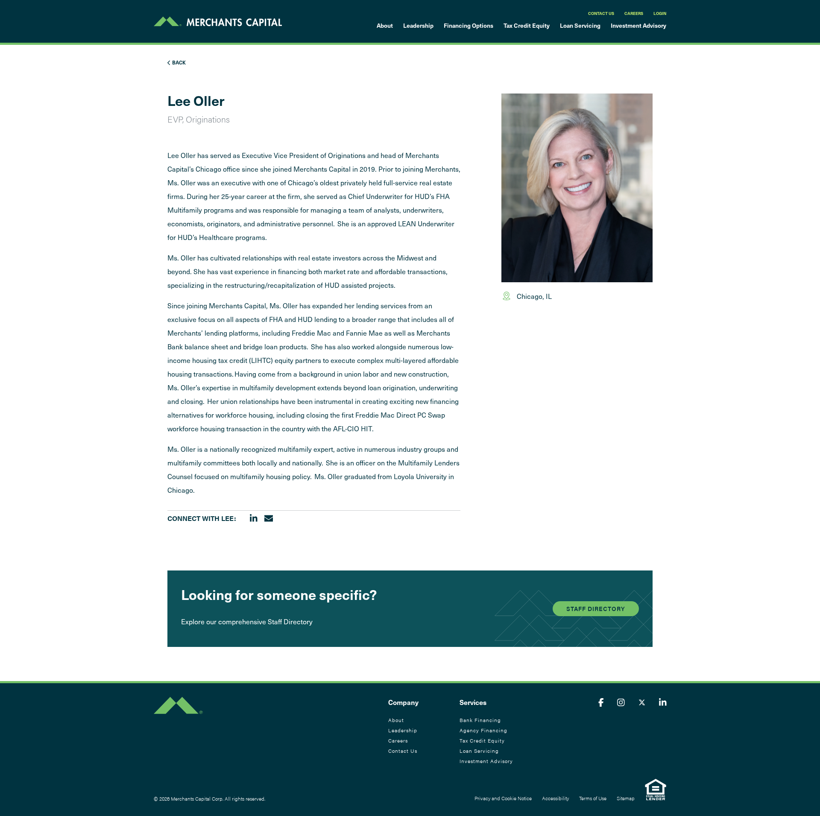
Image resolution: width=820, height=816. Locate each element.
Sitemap (626, 798)
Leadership (418, 25)
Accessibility (555, 798)
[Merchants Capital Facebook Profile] (601, 702)
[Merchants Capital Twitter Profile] (641, 702)
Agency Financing (483, 730)
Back (178, 62)
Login (659, 13)
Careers (633, 13)
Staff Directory (595, 608)
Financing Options (468, 25)
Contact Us (601, 13)
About (385, 25)
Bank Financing (480, 720)
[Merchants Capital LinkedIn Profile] (663, 702)
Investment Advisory (638, 25)
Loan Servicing (580, 25)
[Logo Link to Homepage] (218, 21)
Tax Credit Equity (527, 25)
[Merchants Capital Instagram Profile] (621, 702)
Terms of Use (592, 798)
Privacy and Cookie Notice (503, 798)
